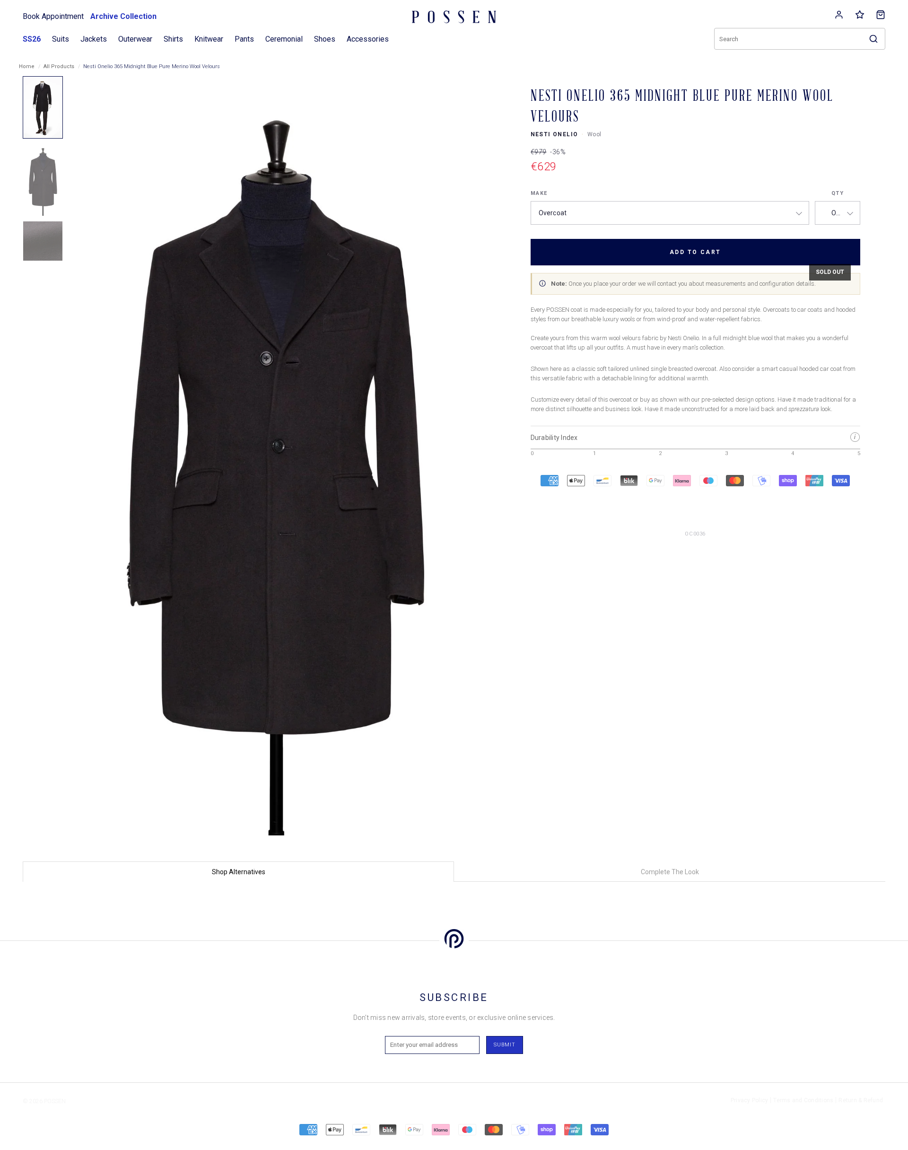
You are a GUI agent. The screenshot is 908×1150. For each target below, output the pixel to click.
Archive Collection (123, 16)
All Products (59, 66)
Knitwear (208, 39)
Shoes (324, 39)
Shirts (173, 39)
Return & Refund (860, 1100)
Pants (244, 39)
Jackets (93, 39)
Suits (60, 39)
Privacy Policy (749, 1100)
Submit (504, 1045)
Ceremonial (284, 39)
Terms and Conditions (803, 1100)
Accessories (368, 39)
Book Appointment (53, 16)
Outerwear (135, 39)
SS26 (32, 39)
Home (27, 66)
